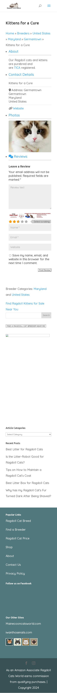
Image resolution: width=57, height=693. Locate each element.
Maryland (14, 39)
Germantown (32, 39)
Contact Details (21, 74)
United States (41, 33)
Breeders (23, 33)
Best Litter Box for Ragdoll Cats (27, 483)
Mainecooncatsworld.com (23, 623)
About (13, 51)
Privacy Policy (15, 573)
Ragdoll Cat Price (17, 538)
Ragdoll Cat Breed (18, 521)
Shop (9, 547)
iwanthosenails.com (19, 632)
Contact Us (13, 564)
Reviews (20, 156)
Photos (14, 115)
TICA (17, 67)
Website (18, 108)
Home (10, 33)
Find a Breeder (16, 529)
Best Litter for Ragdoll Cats (24, 449)
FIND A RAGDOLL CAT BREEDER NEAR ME (26, 326)
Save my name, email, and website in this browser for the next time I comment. (29, 259)
